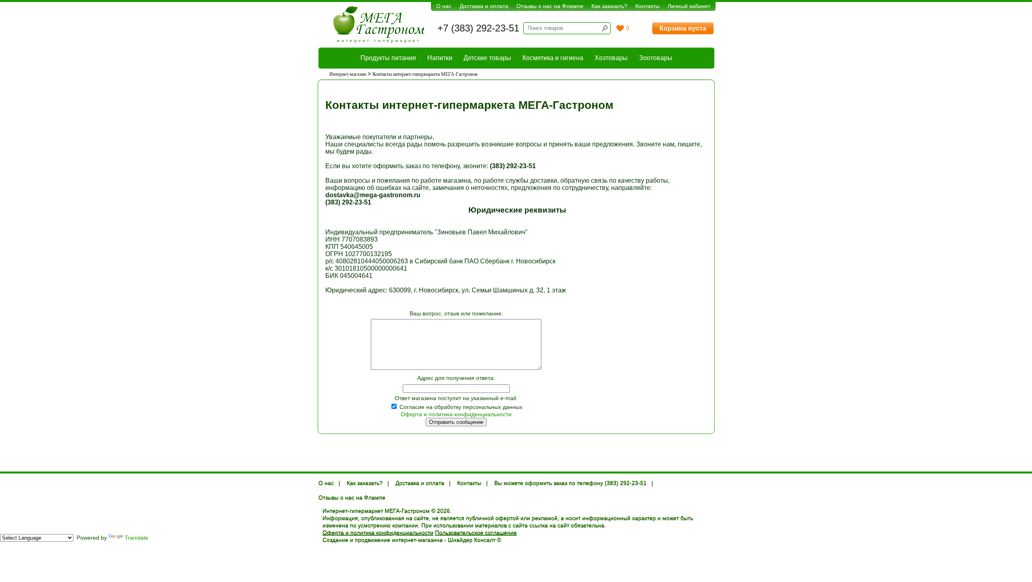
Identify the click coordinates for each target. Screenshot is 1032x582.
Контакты (647, 6)
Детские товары (487, 57)
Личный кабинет (689, 6)
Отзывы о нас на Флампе (549, 6)
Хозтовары (611, 57)
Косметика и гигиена (552, 57)
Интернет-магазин (347, 74)
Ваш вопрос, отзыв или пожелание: (456, 313)
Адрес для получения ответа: (456, 378)
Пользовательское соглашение (476, 533)
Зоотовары (655, 57)
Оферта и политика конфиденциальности (456, 414)
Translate (136, 537)
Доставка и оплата (484, 6)
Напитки (439, 57)
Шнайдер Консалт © (474, 540)
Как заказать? (609, 6)
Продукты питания (388, 57)
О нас (444, 6)
